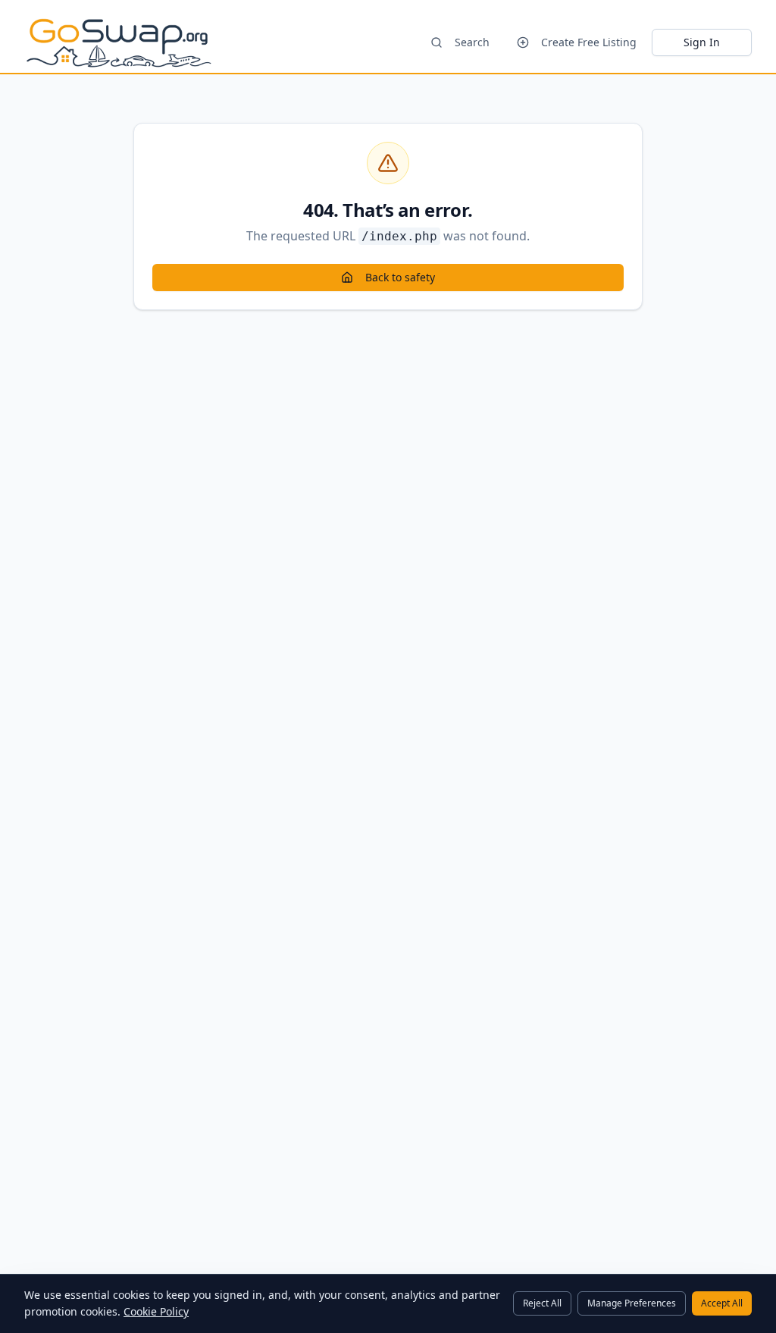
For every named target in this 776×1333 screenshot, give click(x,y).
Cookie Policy (156, 1311)
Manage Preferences (631, 1303)
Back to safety (400, 277)
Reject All (542, 1303)
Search (472, 42)
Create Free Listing (589, 42)
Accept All (722, 1303)
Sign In (702, 42)
